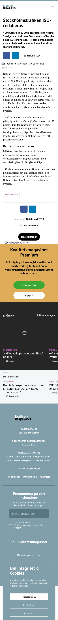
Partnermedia (30, 476)
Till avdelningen (46, 315)
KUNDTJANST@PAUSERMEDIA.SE (36, 456)
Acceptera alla (29, 596)
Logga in (29, 295)
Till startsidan (29, 237)
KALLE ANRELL (29, 444)
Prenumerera (29, 285)
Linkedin (29, 548)
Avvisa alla (29, 613)
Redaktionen (14, 476)
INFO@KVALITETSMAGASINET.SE (36, 460)
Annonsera (45, 476)
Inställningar (29, 605)
